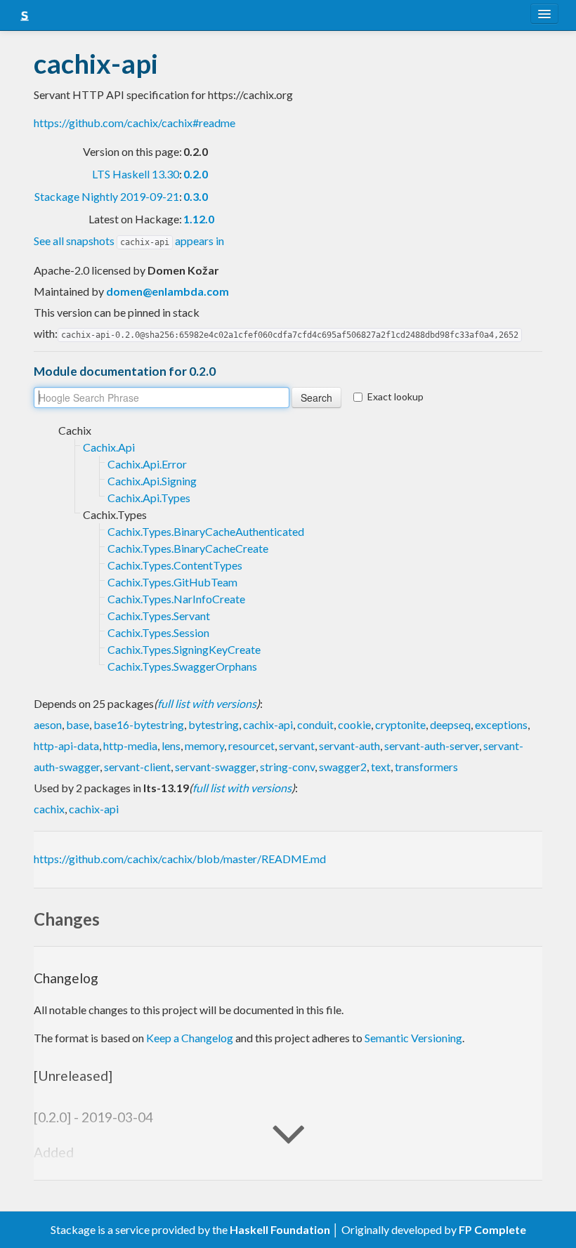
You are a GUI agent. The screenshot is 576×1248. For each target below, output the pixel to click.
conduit (315, 724)
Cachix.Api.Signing (152, 480)
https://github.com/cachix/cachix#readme (134, 122)
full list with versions (206, 703)
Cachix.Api (109, 447)
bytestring (213, 724)
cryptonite (400, 724)
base (77, 724)
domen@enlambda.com (167, 291)
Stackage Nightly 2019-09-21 (106, 196)
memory (204, 745)
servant (297, 745)
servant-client (137, 766)
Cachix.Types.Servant (158, 615)
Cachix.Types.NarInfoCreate (176, 598)
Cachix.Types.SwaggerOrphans (182, 666)
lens (171, 745)
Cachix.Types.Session (158, 632)
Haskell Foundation (280, 1229)
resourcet (251, 745)
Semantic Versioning (413, 1037)
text (381, 766)
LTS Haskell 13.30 (135, 173)
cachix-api (268, 724)
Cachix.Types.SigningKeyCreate (184, 649)
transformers (426, 766)
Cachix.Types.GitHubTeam (172, 582)
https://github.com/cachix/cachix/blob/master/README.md (180, 858)
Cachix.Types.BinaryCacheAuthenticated (205, 531)
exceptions (501, 724)
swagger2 (343, 766)
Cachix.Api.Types (148, 497)
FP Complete (492, 1229)
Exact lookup (395, 396)
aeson (48, 724)
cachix (49, 808)
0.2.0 (195, 173)
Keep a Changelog (189, 1037)
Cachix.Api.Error (147, 464)
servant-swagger (215, 766)
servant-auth (349, 745)
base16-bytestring (138, 724)
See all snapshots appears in (129, 240)
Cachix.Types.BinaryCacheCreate (187, 548)
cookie (354, 724)
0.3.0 (195, 196)
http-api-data (66, 745)
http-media (130, 745)
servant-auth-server (431, 745)
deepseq (450, 724)
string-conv (287, 766)
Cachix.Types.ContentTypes (174, 565)
